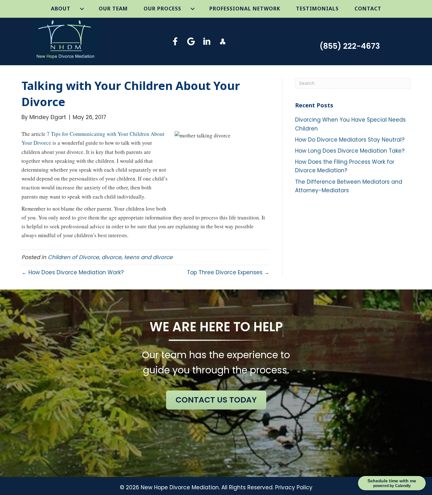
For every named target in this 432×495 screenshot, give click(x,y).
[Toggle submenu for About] (82, 9)
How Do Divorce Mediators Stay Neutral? (349, 139)
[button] (175, 41)
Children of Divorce (73, 257)
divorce (111, 257)
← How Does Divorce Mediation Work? (73, 272)
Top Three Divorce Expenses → (228, 272)
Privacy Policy (293, 487)
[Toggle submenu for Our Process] (193, 9)
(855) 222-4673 (349, 46)
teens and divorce (148, 257)
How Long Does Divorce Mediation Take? (349, 151)
